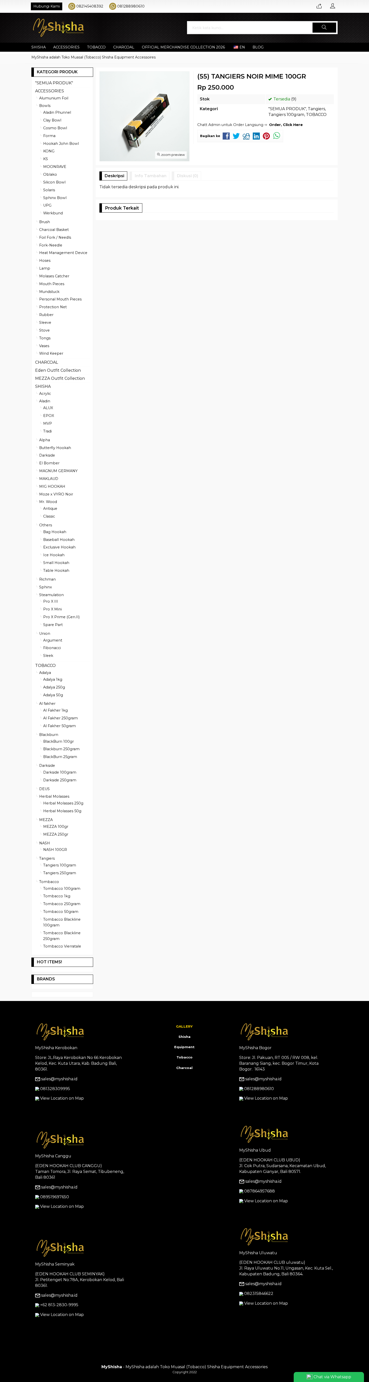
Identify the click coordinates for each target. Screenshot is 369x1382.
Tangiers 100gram (286, 114)
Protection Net (53, 307)
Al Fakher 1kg (55, 710)
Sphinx (45, 587)
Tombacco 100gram (61, 888)
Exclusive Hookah (59, 547)
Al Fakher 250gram (60, 718)
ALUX (48, 408)
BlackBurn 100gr (58, 741)
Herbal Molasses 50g (62, 811)
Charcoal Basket (54, 229)
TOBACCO (96, 47)
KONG (48, 151)
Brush (44, 222)
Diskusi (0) (187, 175)
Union (44, 633)
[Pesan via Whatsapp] (319, 6)
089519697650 (54, 1197)
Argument (52, 640)
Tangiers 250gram (59, 873)
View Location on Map (61, 1098)
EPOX (48, 415)
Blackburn (48, 734)
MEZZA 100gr (55, 826)
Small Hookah (56, 562)
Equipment (184, 1047)
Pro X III (50, 601)
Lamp (44, 268)
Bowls (44, 105)
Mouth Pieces (51, 284)
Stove (44, 330)
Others (45, 525)
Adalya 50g (53, 695)
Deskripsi (114, 175)
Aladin (44, 401)
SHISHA (38, 47)
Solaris (49, 190)
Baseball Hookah (59, 539)
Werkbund (53, 213)
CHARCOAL (123, 47)
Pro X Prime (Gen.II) (61, 617)
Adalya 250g (54, 687)
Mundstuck (49, 291)
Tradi (47, 431)
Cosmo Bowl (55, 128)
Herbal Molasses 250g (63, 803)
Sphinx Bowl (55, 198)
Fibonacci (52, 648)
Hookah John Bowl (61, 143)
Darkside (47, 455)
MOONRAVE (54, 166)
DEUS (44, 789)
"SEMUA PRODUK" (287, 108)
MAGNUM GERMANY (58, 471)
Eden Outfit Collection (58, 370)
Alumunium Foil (53, 98)
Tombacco (49, 882)
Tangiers (316, 108)
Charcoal (184, 1068)
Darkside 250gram (59, 780)
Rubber (46, 314)
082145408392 (89, 6)
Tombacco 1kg (56, 896)
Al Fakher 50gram (59, 726)
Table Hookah (56, 570)
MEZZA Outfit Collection (60, 378)
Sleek (48, 655)
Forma (49, 136)
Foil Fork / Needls (55, 237)
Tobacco (184, 1057)
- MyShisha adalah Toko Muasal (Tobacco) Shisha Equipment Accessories (184, 1366)
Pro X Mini (52, 609)
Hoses (44, 260)
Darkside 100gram (59, 772)
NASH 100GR (55, 849)
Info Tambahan (150, 175)
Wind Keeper (51, 353)
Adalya (45, 672)
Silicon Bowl (54, 182)
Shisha (184, 1037)
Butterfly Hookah (55, 448)
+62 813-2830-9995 (59, 1304)
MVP (47, 423)
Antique (50, 508)
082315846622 (258, 1293)
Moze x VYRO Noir (56, 494)
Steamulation (51, 595)
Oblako (50, 174)
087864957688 (259, 1191)
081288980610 (131, 6)
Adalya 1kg (52, 679)
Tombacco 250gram (61, 904)
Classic (49, 516)
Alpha (44, 440)
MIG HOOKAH (52, 486)
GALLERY (184, 1026)
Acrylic (45, 393)
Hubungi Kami (46, 6)
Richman (47, 579)
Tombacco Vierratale (62, 946)
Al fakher (47, 703)
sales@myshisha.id (59, 1079)
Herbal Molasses (54, 796)
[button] (324, 28)
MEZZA (46, 820)
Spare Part (53, 624)
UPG (47, 205)
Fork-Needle (50, 245)
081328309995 (55, 1088)
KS (45, 159)
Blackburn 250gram (61, 749)
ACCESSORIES (66, 47)
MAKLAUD (48, 478)
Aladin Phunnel (57, 112)
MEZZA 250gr (55, 834)
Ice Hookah (54, 555)
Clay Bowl (52, 120)
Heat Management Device (63, 252)
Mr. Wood (48, 501)
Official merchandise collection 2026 (183, 47)
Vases (44, 346)
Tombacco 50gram (60, 911)
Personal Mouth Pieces (60, 299)
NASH (44, 843)
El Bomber (49, 463)
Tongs (44, 338)
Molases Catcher (54, 276)
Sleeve (45, 322)
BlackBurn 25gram (60, 757)
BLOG (258, 47)
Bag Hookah (54, 532)
